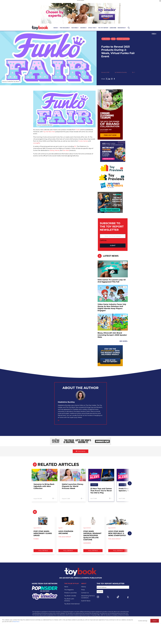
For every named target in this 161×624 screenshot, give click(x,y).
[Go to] (44, 476)
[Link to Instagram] (98, 597)
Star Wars (66, 150)
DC (75, 146)
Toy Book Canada (70, 596)
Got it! (154, 620)
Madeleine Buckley (121, 72)
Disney (52, 150)
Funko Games (83, 141)
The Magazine (64, 27)
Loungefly (36, 143)
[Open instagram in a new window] (112, 79)
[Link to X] (108, 597)
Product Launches (123, 39)
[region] (80, 620)
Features (74, 27)
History (83, 586)
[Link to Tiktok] (118, 597)
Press (83, 589)
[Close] (160, 1)
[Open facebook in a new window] (114, 79)
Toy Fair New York (49, 131)
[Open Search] (129, 28)
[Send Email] (58, 420)
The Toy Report (103, 27)
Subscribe (113, 27)
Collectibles (106, 39)
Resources (121, 27)
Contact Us (85, 593)
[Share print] (154, 34)
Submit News (85, 601)
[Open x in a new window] (107, 79)
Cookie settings (142, 620)
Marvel (57, 150)
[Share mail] (152, 34)
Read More (16, 621)
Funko (78, 129)
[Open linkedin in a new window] (109, 79)
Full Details (43, 550)
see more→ (123, 341)
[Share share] (155, 34)
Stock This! (91, 27)
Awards (83, 27)
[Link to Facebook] (128, 597)
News (55, 27)
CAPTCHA (103, 240)
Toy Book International (71, 604)
